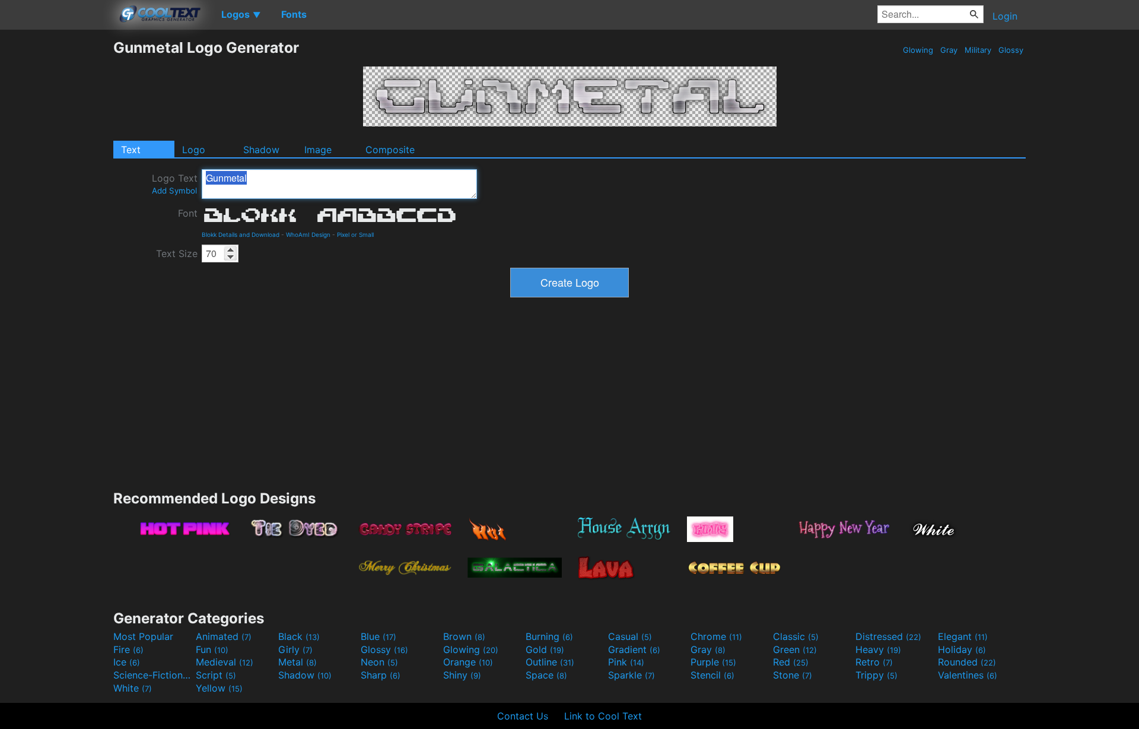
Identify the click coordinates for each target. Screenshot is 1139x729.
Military (978, 50)
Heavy (878, 649)
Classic (796, 636)
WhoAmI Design (308, 234)
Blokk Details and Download (240, 234)
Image (318, 150)
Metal (297, 662)
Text (131, 150)
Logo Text (175, 183)
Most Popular (143, 636)
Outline (550, 662)
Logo (193, 150)
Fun (212, 649)
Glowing (918, 50)
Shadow (261, 150)
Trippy (876, 675)
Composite (390, 150)
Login (1004, 16)
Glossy (1011, 50)
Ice (126, 662)
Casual (630, 636)
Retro (874, 662)
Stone (792, 675)
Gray (949, 50)
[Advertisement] (56, 217)
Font (188, 213)
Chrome (716, 636)
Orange (468, 662)
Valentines (967, 675)
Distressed (888, 636)
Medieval (224, 662)
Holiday (962, 649)
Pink (626, 662)
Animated (224, 636)
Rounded (967, 662)
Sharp (380, 675)
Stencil (712, 675)
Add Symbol (174, 190)
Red (791, 662)
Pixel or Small (355, 234)
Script (216, 675)
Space (546, 675)
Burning (549, 636)
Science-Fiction (153, 675)
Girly (295, 649)
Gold (545, 649)
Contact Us (522, 716)
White (132, 688)
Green (795, 649)
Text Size (177, 253)
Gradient (634, 649)
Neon (379, 662)
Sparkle (631, 675)
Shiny (462, 675)
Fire (128, 649)
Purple (713, 662)
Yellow (219, 688)
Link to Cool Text (603, 716)
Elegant (963, 636)
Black (299, 636)
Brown (464, 636)
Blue (378, 636)
